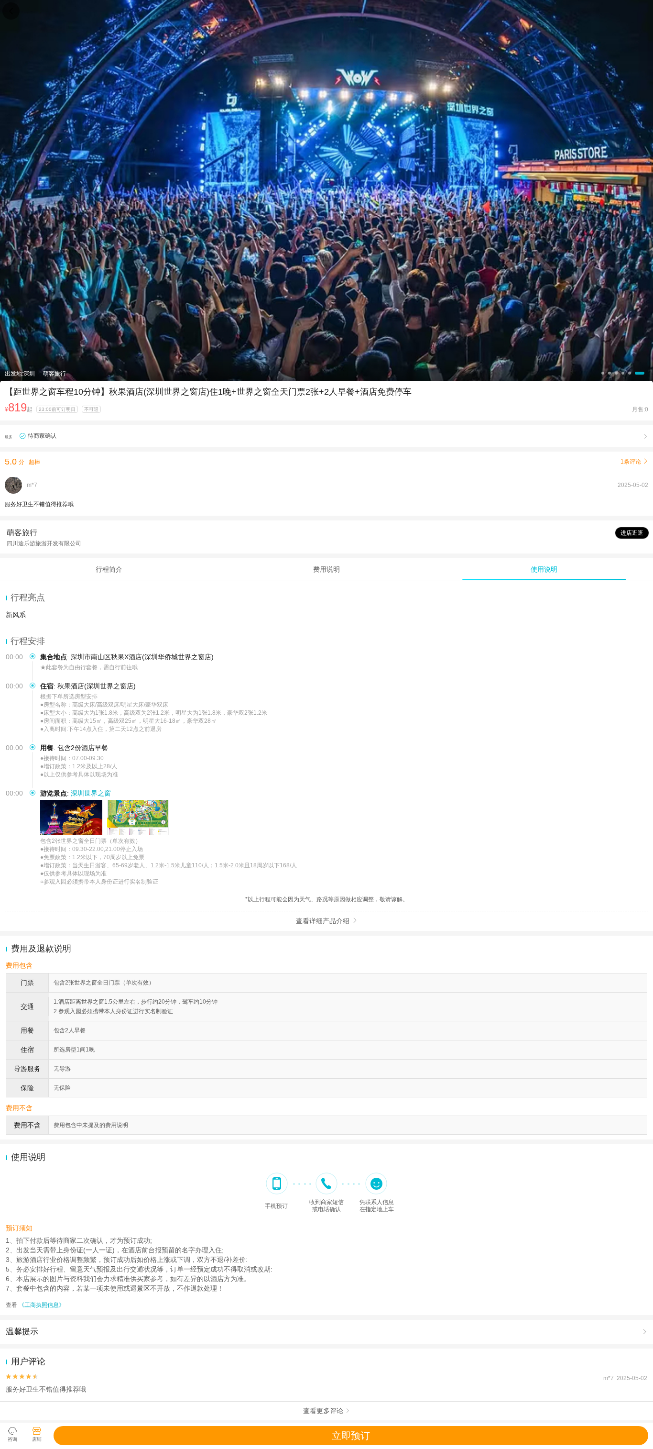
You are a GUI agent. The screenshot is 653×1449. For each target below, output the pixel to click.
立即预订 (351, 1435)
